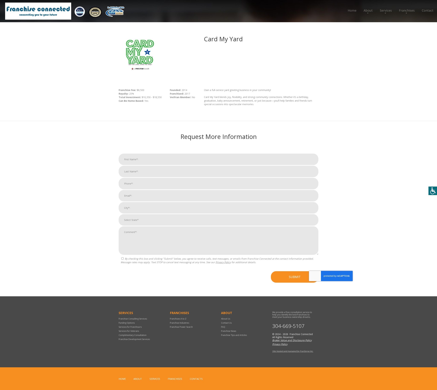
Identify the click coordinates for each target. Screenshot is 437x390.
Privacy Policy (223, 262)
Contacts (196, 378)
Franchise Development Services (134, 339)
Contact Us (226, 322)
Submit (295, 277)
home (122, 378)
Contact (427, 10)
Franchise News (228, 331)
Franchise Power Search (181, 326)
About (368, 10)
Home (352, 10)
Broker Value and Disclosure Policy (292, 340)
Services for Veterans (129, 331)
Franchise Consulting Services (133, 318)
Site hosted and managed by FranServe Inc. (292, 351)
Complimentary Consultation (132, 335)
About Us (225, 318)
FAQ (223, 326)
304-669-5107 (288, 326)
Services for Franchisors (130, 326)
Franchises (407, 10)
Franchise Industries (179, 322)
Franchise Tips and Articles (234, 335)
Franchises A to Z (178, 318)
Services (386, 10)
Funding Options (127, 322)
